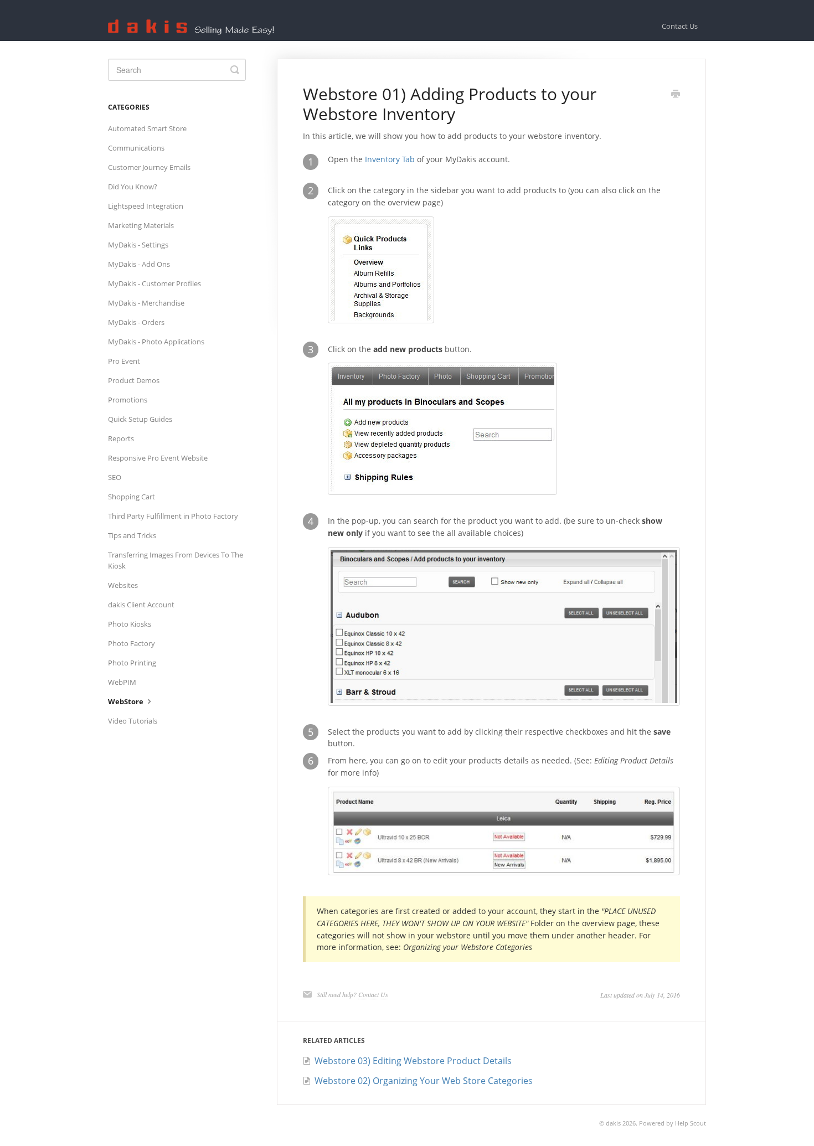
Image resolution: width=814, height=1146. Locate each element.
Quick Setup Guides (140, 419)
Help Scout (690, 1123)
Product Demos (133, 380)
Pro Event (124, 361)
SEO (114, 477)
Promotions (127, 400)
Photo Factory (131, 643)
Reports (121, 438)
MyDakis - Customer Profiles (154, 283)
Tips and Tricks (132, 535)
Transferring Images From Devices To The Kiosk (175, 560)
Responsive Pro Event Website (158, 458)
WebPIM (122, 682)
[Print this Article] (675, 95)
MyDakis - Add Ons (139, 264)
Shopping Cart (131, 497)
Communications (136, 148)
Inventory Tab (390, 159)
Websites (123, 585)
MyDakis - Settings (138, 245)
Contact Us (680, 26)
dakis (613, 1123)
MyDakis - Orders (136, 322)
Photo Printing (132, 663)
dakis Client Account (141, 605)
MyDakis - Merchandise (146, 303)
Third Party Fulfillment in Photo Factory (173, 516)
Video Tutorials (132, 721)
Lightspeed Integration (145, 206)
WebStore (126, 701)
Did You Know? (132, 187)
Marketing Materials (141, 225)
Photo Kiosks (129, 624)
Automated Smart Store (147, 128)
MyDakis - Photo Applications (156, 342)
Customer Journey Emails (149, 167)
